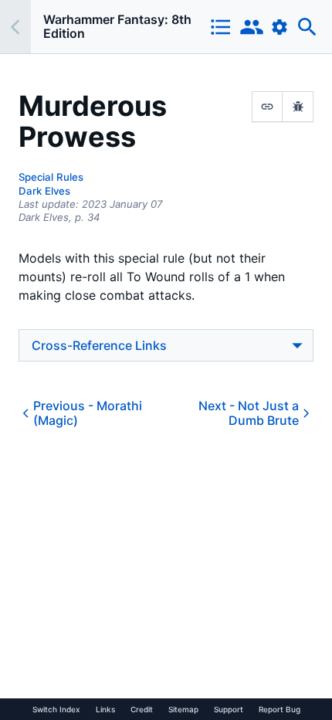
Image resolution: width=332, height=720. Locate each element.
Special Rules (51, 177)
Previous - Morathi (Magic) (87, 413)
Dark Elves (44, 191)
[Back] (15, 26)
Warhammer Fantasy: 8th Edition (117, 26)
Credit (141, 709)
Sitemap (183, 709)
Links (105, 709)
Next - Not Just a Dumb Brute (248, 413)
